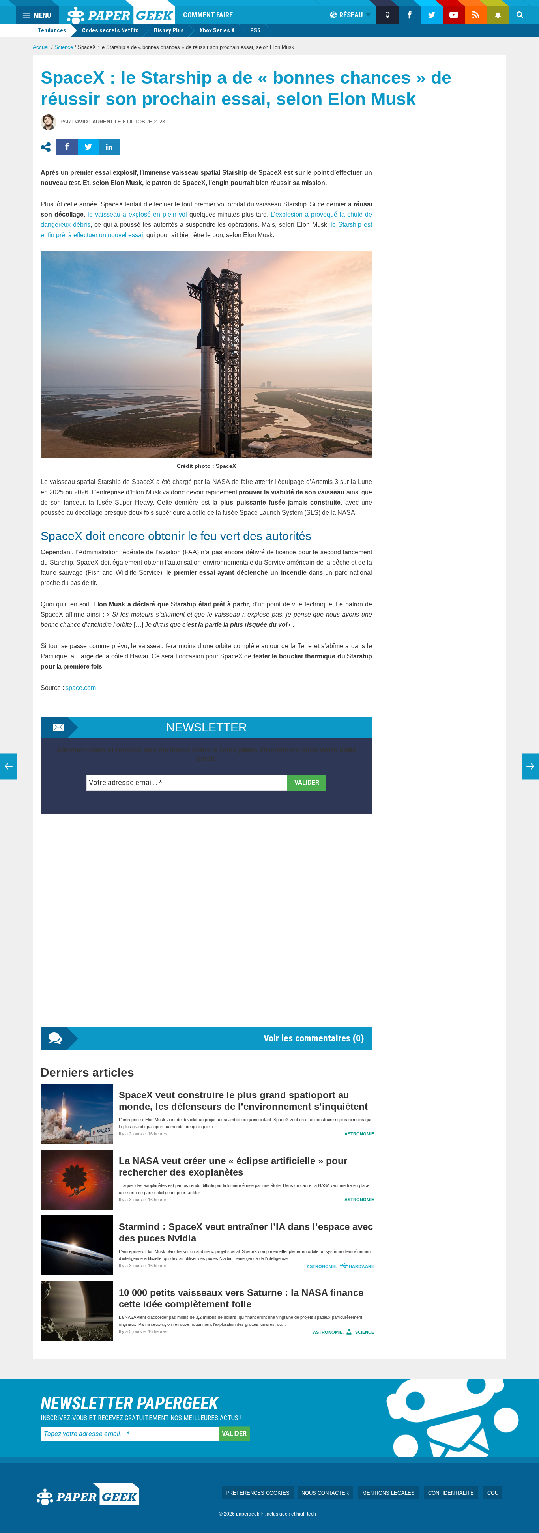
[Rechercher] (520, 15)
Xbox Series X (217, 30)
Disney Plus (169, 30)
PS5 (255, 30)
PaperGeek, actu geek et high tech (121, 12)
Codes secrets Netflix (110, 30)
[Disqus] (206, 928)
